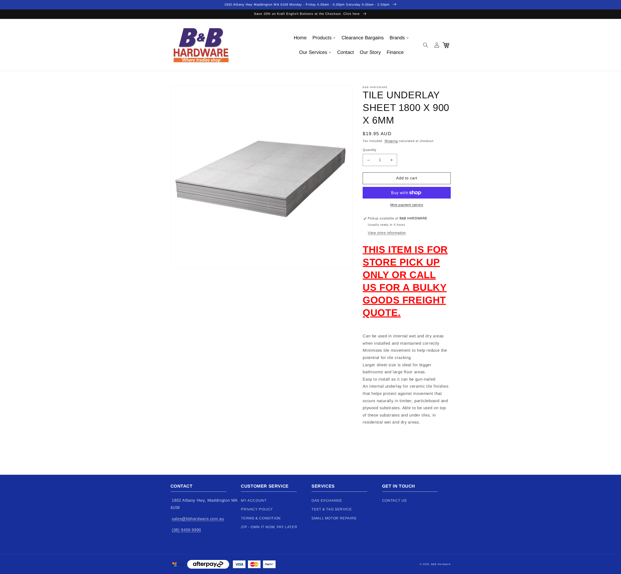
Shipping (391, 141)
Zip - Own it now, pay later (269, 527)
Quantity (369, 150)
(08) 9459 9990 (186, 530)
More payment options (406, 205)
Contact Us (394, 500)
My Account (253, 500)
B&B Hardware (441, 564)
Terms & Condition (261, 518)
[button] (425, 44)
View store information (387, 233)
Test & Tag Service (331, 509)
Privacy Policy (257, 509)
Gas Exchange (326, 500)
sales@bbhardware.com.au (198, 518)
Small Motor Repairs (334, 518)
